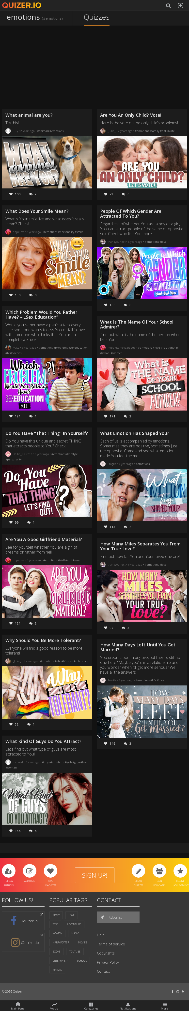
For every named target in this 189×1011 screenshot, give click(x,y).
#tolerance (81, 661)
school (82, 960)
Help (101, 934)
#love (76, 560)
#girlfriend (65, 560)
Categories (91, 1008)
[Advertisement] (94, 67)
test (55, 924)
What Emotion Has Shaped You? (134, 433)
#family (155, 131)
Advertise (115, 917)
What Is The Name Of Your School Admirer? (136, 324)
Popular (54, 1008)
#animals (43, 131)
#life (58, 661)
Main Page (18, 1008)
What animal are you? (29, 115)
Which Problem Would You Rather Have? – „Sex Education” (41, 314)
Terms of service (111, 943)
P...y (15, 131)
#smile (79, 232)
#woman (11, 767)
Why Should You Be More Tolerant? (43, 640)
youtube (74, 951)
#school (105, 353)
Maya (16, 347)
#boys (46, 762)
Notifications (128, 1008)
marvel (57, 969)
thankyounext (117, 241)
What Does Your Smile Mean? (37, 211)
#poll (163, 131)
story (56, 915)
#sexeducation (78, 347)
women (57, 933)
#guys (76, 762)
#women (117, 353)
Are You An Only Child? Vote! (130, 115)
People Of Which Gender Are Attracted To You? (130, 213)
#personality (66, 232)
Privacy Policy (108, 962)
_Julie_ (17, 661)
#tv (7, 353)
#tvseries (15, 353)
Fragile (112, 464)
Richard (18, 762)
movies (82, 942)
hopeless (18, 232)
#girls (69, 762)
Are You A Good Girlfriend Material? (43, 539)
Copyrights (106, 953)
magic (75, 933)
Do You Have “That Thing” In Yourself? (46, 433)
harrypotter (61, 942)
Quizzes (97, 17)
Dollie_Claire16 (22, 454)
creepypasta (60, 960)
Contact (103, 971)
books (56, 951)
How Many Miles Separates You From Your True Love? (140, 546)
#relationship (169, 347)
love (72, 915)
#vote (171, 131)
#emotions (56, 131)
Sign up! (94, 875)
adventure (74, 924)
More (164, 1008)
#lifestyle (72, 454)
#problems (60, 347)
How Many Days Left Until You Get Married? (137, 647)
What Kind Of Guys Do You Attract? (43, 741)
